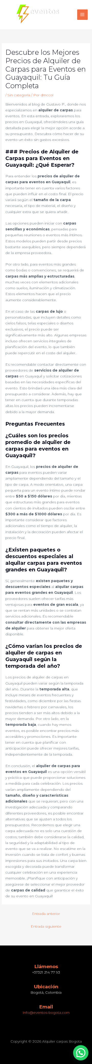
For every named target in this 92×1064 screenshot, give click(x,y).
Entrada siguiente (46, 926)
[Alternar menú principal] (82, 14)
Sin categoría (18, 95)
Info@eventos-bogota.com (46, 1012)
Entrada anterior (46, 914)
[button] (80, 1052)
